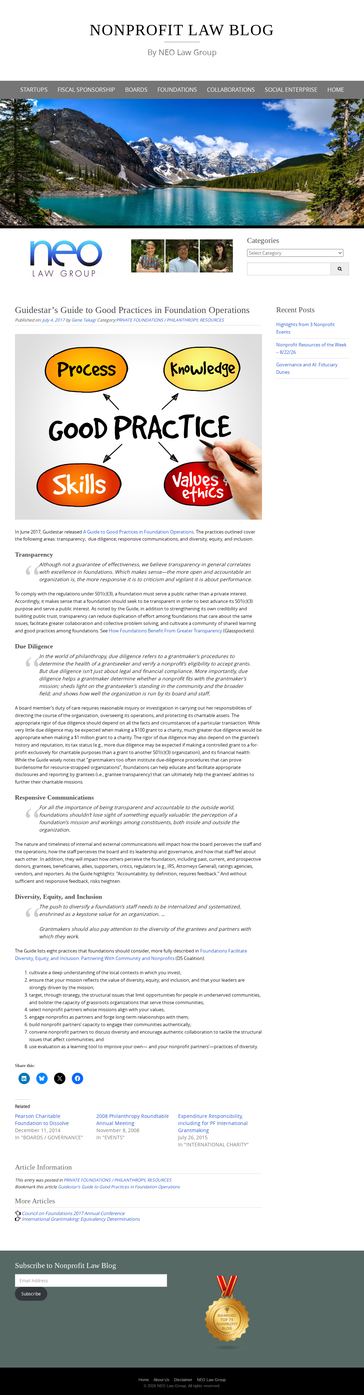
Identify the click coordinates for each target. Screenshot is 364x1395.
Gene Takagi (83, 320)
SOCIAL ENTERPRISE (291, 90)
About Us (162, 1380)
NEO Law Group (211, 1380)
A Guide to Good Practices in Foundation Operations (138, 532)
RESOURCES (212, 320)
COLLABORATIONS (231, 90)
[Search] (339, 268)
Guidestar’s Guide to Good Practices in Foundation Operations (119, 1186)
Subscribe (31, 1293)
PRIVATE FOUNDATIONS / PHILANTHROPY (157, 320)
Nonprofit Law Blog (182, 30)
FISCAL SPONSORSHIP (86, 90)
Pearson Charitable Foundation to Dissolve (42, 1119)
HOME (335, 90)
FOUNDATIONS (177, 90)
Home (144, 1380)
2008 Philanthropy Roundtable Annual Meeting (132, 1119)
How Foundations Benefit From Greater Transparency (165, 630)
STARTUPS (34, 90)
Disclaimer (183, 1380)
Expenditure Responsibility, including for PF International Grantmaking (213, 1123)
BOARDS (136, 90)
